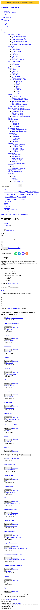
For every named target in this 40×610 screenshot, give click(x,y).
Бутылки (14, 134)
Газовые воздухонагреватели (21, 109)
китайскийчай (22, 199)
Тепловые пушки (17, 113)
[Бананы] (21, 351)
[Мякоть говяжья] (21, 492)
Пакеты (18, 86)
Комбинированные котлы (20, 101)
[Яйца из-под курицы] (21, 458)
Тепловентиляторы (18, 114)
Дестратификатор (17, 111)
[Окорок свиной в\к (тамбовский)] (21, 560)
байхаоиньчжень (8, 192)
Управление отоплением (16, 106)
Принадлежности (17, 181)
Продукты (11, 153)
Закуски (14, 53)
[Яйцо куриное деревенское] (21, 318)
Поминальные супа (18, 43)
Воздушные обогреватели (16, 108)
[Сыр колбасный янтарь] (21, 537)
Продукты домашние (18, 145)
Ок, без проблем (6, 608)
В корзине (15, 327)
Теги (5, 189)
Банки (18, 93)
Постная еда (16, 66)
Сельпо (10, 143)
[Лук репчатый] (21, 396)
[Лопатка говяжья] (21, 481)
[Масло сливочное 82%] (21, 419)
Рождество (15, 64)
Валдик (6, 11)
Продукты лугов (17, 146)
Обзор (6, 223)
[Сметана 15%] (21, 408)
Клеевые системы (13, 128)
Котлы (10, 94)
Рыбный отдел (16, 155)
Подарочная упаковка (19, 79)
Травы (14, 176)
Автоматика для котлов (19, 104)
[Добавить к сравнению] (5, 227)
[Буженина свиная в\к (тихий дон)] (21, 548)
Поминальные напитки (19, 41)
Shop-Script (17, 603)
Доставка (7, 206)
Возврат (7, 211)
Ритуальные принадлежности (21, 44)
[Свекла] (21, 430)
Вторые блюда (16, 51)
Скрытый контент (10, 12)
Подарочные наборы (18, 78)
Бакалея (14, 161)
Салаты (14, 48)
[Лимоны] (21, 441)
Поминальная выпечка (19, 39)
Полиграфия (16, 76)
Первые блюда (16, 49)
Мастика (14, 121)
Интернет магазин (10, 7)
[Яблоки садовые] (21, 374)
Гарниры (15, 54)
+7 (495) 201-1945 (6, 17)
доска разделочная (22, 194)
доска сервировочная (15, 197)
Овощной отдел (17, 160)
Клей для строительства (19, 129)
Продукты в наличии (15, 171)
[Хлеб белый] (21, 340)
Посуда (14, 69)
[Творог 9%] (21, 363)
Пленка (18, 83)
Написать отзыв (6, 290)
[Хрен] (21, 582)
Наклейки (15, 141)
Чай (13, 175)
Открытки (19, 81)
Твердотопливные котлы (20, 99)
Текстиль (15, 73)
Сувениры (15, 74)
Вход (6, 26)
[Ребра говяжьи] (21, 470)
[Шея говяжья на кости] (21, 503)
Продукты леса (16, 151)
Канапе (14, 63)
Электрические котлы (19, 98)
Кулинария (11, 46)
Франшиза (11, 133)
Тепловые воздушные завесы (21, 116)
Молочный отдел (17, 158)
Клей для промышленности (20, 131)
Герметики (15, 123)
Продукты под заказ (14, 170)
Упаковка (15, 139)
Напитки (15, 56)
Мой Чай (11, 173)
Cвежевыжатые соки (18, 168)
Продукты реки (17, 148)
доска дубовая (26, 191)
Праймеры (15, 124)
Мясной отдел (16, 156)
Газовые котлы (16, 96)
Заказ (6, 203)
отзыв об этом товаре (13, 308)
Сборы (14, 178)
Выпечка (15, 58)
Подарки (11, 68)
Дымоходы (15, 103)
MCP (6, 14)
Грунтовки (15, 126)
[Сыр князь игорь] (21, 515)
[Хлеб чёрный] (21, 385)
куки (12, 605)
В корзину (4, 248)
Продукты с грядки (18, 150)
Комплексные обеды (18, 59)
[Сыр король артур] (21, 526)
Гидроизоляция (13, 119)
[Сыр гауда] (21, 329)
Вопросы (7, 208)
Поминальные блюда (18, 38)
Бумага (18, 84)
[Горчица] (21, 571)
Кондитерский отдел (18, 163)
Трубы (10, 118)
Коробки (18, 89)
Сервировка (16, 136)
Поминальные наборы (19, 36)
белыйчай (16, 192)
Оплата (6, 204)
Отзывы (7, 225)
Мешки (18, 91)
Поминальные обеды (14, 34)
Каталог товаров (9, 33)
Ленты (18, 88)
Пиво (13, 166)
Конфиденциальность (11, 209)
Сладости (15, 71)
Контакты (7, 201)
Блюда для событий (14, 61)
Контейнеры (16, 138)
